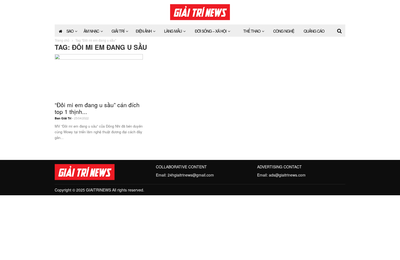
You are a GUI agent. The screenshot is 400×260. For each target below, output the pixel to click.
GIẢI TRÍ (118, 31)
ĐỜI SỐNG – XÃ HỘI (210, 31)
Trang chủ (62, 40)
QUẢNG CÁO (314, 31)
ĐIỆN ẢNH (144, 31)
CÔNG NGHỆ (283, 31)
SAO (69, 31)
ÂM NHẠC (91, 31)
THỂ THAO (251, 31)
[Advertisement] (301, 88)
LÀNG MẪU (173, 31)
